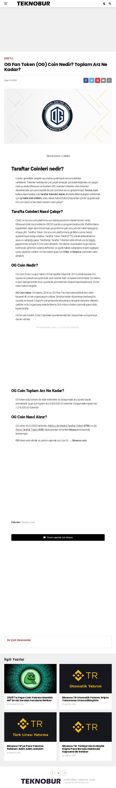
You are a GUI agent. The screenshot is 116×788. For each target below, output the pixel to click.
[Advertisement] (58, 29)
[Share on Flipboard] (97, 80)
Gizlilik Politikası (70, 780)
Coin (33, 522)
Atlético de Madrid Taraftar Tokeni (65, 425)
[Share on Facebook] (86, 80)
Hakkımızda (83, 780)
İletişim (92, 780)
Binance (26, 522)
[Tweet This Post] (91, 80)
